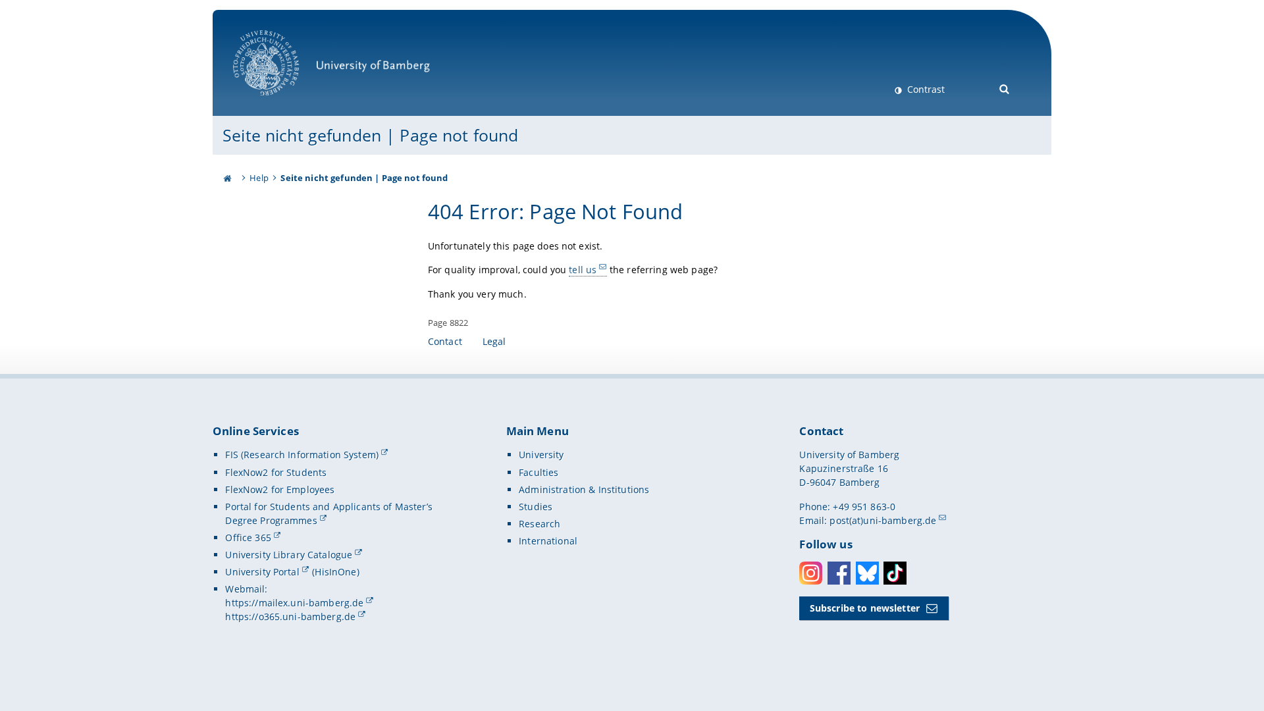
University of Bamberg (283, 102)
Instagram (810, 573)
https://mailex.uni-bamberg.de (294, 602)
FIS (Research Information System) (302, 454)
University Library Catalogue (288, 554)
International (548, 541)
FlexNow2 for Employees (279, 489)
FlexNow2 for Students (276, 472)
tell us (582, 269)
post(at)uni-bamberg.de (883, 520)
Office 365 (248, 537)
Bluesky (867, 573)
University (541, 454)
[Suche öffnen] (1005, 87)
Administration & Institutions (584, 489)
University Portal (262, 572)
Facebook (839, 573)
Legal (494, 341)
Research (539, 523)
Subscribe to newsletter (865, 608)
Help (259, 178)
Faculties (538, 472)
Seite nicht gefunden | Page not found (370, 135)
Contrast (925, 89)
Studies (535, 506)
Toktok (895, 573)
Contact (445, 341)
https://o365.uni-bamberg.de (290, 616)
